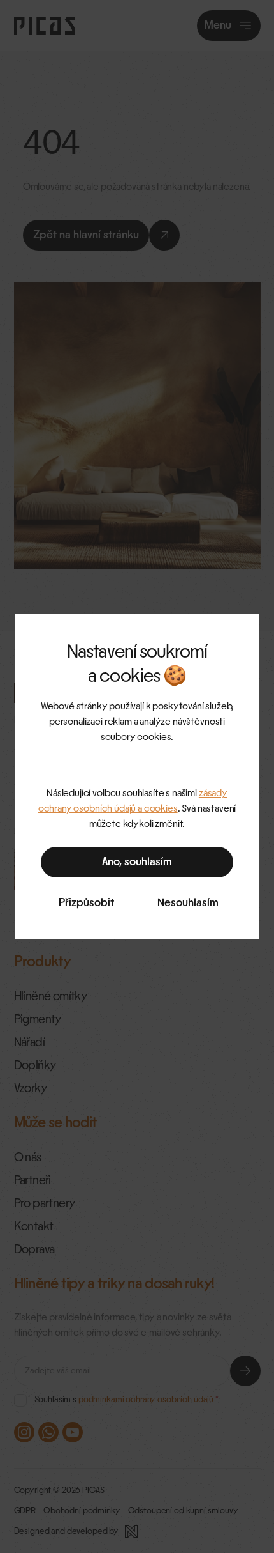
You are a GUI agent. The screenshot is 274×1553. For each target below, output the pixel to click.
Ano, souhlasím (137, 862)
